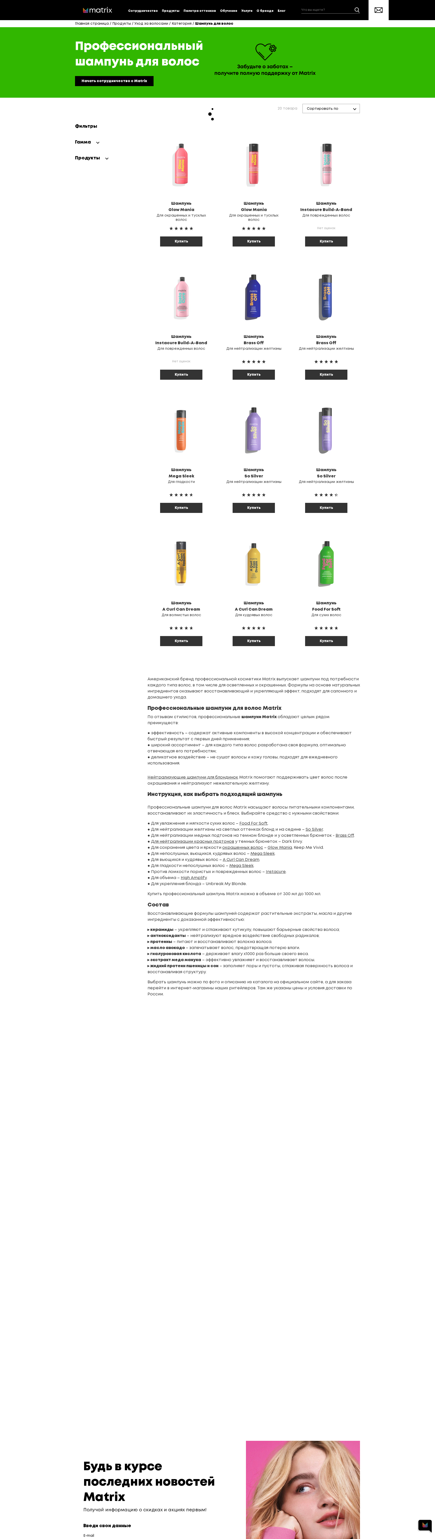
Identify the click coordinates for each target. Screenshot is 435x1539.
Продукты (170, 11)
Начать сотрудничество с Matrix (114, 81)
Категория (182, 23)
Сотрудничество (143, 11)
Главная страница (92, 23)
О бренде (265, 11)
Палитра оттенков (200, 11)
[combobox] (330, 10)
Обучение (228, 11)
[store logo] (97, 10)
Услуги (246, 11)
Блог (281, 11)
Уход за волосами (151, 23)
